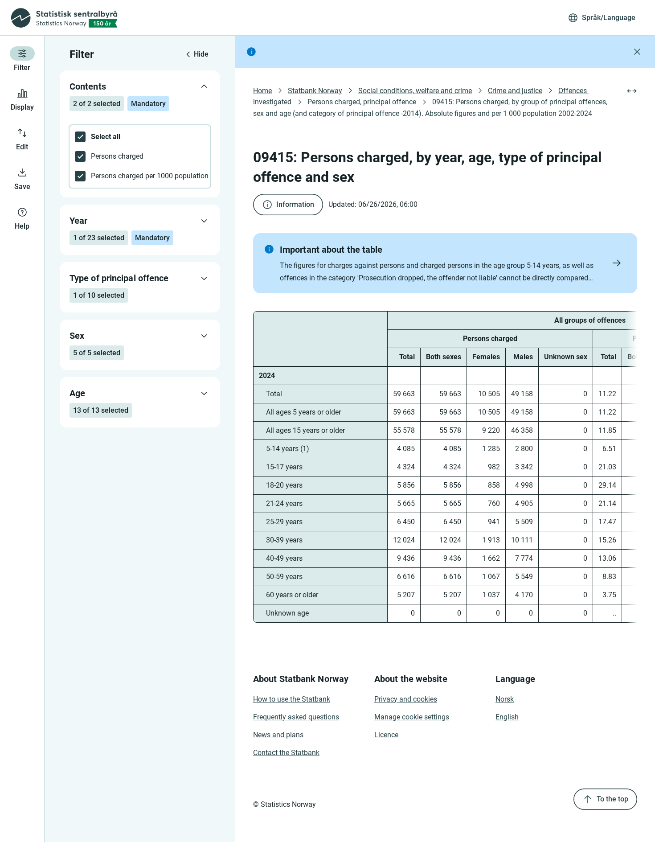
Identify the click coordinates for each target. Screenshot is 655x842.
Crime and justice (515, 90)
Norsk (504, 699)
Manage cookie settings (411, 717)
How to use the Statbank (291, 699)
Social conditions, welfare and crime (415, 90)
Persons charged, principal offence (361, 102)
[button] (445, 263)
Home (262, 90)
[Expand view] (632, 91)
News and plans (278, 735)
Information (295, 204)
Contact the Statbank (286, 752)
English (507, 717)
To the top (612, 799)
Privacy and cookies (405, 699)
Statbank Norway (315, 90)
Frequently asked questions (296, 717)
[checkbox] (140, 137)
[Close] (637, 52)
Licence (386, 735)
